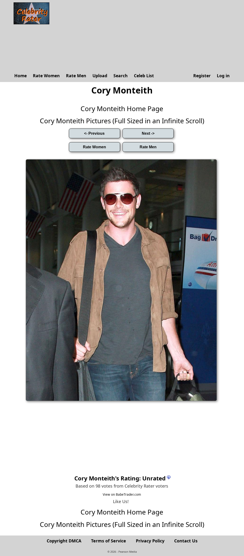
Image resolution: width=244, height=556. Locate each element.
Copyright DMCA (64, 541)
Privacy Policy (150, 541)
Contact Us (186, 541)
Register (202, 75)
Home (20, 75)
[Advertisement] (142, 35)
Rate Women (46, 75)
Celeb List (144, 75)
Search (120, 75)
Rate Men (76, 75)
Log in (223, 75)
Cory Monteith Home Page (122, 108)
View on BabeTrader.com (122, 494)
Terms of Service (108, 541)
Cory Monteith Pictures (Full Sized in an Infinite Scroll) (122, 120)
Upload (99, 75)
